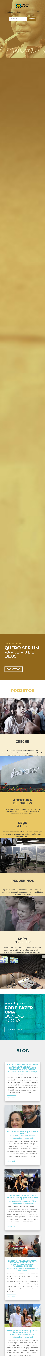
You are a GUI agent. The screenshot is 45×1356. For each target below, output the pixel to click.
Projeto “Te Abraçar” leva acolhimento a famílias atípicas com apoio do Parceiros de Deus (22, 1263)
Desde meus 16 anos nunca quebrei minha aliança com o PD (22, 1197)
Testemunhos (29, 1072)
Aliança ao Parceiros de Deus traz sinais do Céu (22, 1331)
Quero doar (14, 1029)
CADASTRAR (13, 669)
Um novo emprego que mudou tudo (22, 1132)
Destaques (24, 1136)
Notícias (20, 1072)
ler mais (11, 1097)
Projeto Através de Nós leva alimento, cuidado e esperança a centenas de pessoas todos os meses (22, 1067)
